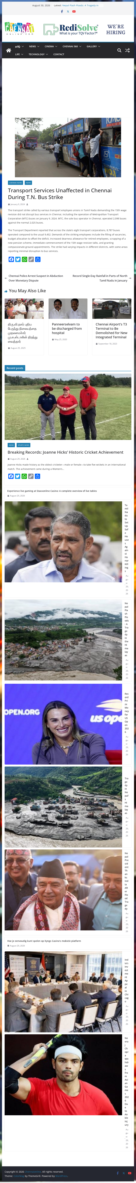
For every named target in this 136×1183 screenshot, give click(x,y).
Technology (36, 54)
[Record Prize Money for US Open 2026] (63, 724)
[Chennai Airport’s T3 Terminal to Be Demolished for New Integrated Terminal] (111, 301)
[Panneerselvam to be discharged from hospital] (68, 301)
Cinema (49, 46)
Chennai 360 (70, 46)
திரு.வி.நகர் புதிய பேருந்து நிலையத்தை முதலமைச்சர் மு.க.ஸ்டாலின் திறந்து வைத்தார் (22, 333)
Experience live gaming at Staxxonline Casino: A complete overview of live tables (52, 490)
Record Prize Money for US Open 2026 (127, 712)
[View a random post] (127, 50)
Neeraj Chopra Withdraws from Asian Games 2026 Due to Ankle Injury (127, 1081)
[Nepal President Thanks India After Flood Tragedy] (63, 892)
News (32, 46)
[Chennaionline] (9, 50)
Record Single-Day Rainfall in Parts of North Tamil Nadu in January (100, 278)
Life (17, 54)
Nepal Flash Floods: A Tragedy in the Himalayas (127, 629)
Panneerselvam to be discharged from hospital (67, 328)
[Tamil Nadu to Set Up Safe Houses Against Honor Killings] (63, 549)
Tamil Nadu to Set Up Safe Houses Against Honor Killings (81, 7)
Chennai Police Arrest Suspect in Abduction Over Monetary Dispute (36, 278)
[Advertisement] (68, 93)
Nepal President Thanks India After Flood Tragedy (127, 881)
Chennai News (15, 183)
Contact (58, 54)
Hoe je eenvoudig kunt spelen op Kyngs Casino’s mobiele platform (44, 940)
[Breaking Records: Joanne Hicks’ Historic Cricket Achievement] (68, 407)
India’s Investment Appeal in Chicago (127, 980)
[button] (22, 46)
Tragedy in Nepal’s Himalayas (127, 796)
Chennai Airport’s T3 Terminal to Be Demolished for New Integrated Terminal (111, 330)
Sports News (23, 445)
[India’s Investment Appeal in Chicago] (63, 991)
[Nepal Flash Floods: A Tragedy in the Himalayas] (63, 641)
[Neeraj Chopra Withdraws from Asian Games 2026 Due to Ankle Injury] (63, 1092)
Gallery (92, 46)
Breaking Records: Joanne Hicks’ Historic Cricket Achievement (65, 452)
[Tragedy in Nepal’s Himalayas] (63, 807)
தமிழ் (17, 46)
